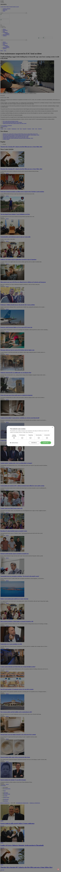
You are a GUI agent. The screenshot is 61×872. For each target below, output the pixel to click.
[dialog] (30, 436)
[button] (14, 442)
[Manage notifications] (58, 869)
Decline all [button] (34, 442)
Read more (30, 432)
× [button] (52, 427)
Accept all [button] (45, 442)
